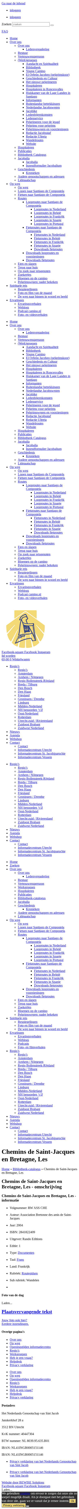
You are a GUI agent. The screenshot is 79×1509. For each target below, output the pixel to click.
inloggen (15, 10)
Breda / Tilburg (27, 684)
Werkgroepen (26, 887)
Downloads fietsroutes (48, 249)
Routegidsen (30, 1273)
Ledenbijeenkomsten (39, 114)
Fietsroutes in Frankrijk (49, 242)
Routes (22, 198)
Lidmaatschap (27, 180)
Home (14, 38)
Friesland (24, 695)
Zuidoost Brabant (29, 724)
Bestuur (23, 53)
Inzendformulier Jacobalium (44, 165)
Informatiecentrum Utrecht (35, 750)
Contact (15, 742)
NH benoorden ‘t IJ (30, 710)
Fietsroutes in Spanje (47, 245)
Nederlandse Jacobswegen (43, 107)
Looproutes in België (47, 213)
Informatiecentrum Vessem (35, 757)
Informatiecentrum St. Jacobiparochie (41, 753)
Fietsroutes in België (47, 238)
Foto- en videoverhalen (32, 314)
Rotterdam (24, 717)
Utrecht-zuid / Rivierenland (35, 720)
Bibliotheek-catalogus (32, 898)
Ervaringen (17, 300)
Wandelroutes (34, 140)
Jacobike (31, 111)
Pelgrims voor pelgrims (41, 125)
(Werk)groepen (27, 60)
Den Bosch (25, 688)
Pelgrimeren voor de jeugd (43, 122)
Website (31, 143)
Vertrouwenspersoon (31, 56)
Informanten (34, 100)
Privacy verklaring (21, 1365)
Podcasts (23, 1043)
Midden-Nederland (30, 706)
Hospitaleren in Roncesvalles (44, 89)
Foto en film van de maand (35, 293)
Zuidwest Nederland (31, 728)
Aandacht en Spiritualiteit (42, 63)
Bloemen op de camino (32, 278)
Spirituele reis (18, 285)
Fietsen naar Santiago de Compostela (41, 194)
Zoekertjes (24, 274)
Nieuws (15, 731)
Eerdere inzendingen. (15, 1324)
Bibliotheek (33, 67)
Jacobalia (24, 158)
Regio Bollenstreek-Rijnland (36, 680)
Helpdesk (16, 1361)
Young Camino (35, 71)
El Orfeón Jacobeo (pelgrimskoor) (47, 74)
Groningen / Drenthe (31, 699)
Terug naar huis (28, 267)
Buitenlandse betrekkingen (43, 103)
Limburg (23, 702)
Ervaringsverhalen (29, 303)
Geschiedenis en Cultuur (41, 78)
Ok (72, 1501)
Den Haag (24, 691)
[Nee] (27, 1506)
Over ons (15, 42)
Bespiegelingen (27, 289)
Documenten (26, 1252)
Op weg (15, 183)
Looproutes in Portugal (48, 223)
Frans (20, 1259)
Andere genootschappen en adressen (41, 176)
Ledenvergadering (37, 49)
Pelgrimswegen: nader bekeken (38, 282)
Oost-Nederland (28, 713)
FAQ (5, 31)
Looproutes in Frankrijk (49, 216)
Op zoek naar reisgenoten (34, 271)
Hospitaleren (34, 85)
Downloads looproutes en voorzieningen (42, 254)
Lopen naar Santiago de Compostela (41, 191)
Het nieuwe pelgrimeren (41, 82)
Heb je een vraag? (21, 1357)
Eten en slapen (27, 263)
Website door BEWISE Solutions (23, 1482)
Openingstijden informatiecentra (30, 1347)
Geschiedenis (26, 169)
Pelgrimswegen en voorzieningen (47, 129)
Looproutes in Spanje (47, 220)
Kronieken (33, 173)
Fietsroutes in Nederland (49, 234)
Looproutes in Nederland (50, 209)
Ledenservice (34, 118)
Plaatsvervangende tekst (27, 1311)
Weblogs (23, 307)
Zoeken (6, 24)
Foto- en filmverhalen (31, 1047)
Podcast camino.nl (29, 311)
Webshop (16, 739)
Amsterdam (25, 673)
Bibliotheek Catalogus (32, 154)
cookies (25, 1493)
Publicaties (25, 151)
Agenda (15, 735)
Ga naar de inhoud (13, 3)
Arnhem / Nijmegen (30, 677)
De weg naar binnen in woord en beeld (43, 296)
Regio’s (14, 666)
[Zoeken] (52, 25)
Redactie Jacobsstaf (38, 133)
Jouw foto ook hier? (14, 1320)
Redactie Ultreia (36, 136)
